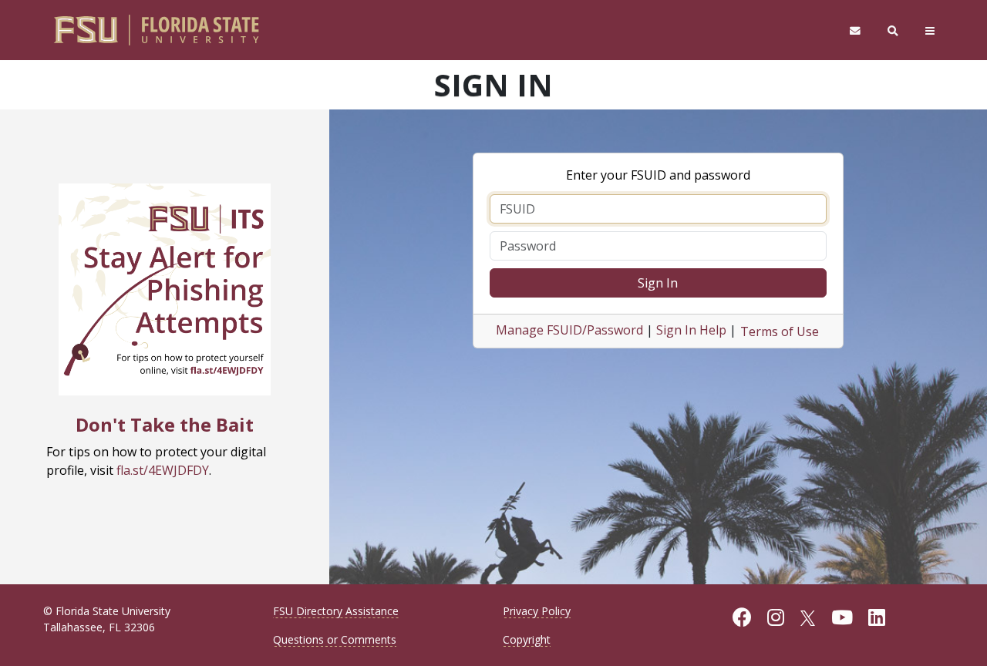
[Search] (893, 30)
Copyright (527, 639)
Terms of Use (779, 331)
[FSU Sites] (930, 30)
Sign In (658, 282)
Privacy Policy (537, 611)
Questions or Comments (334, 639)
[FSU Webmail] (855, 30)
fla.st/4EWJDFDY (162, 470)
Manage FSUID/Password (569, 329)
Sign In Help (691, 329)
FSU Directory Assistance (336, 611)
